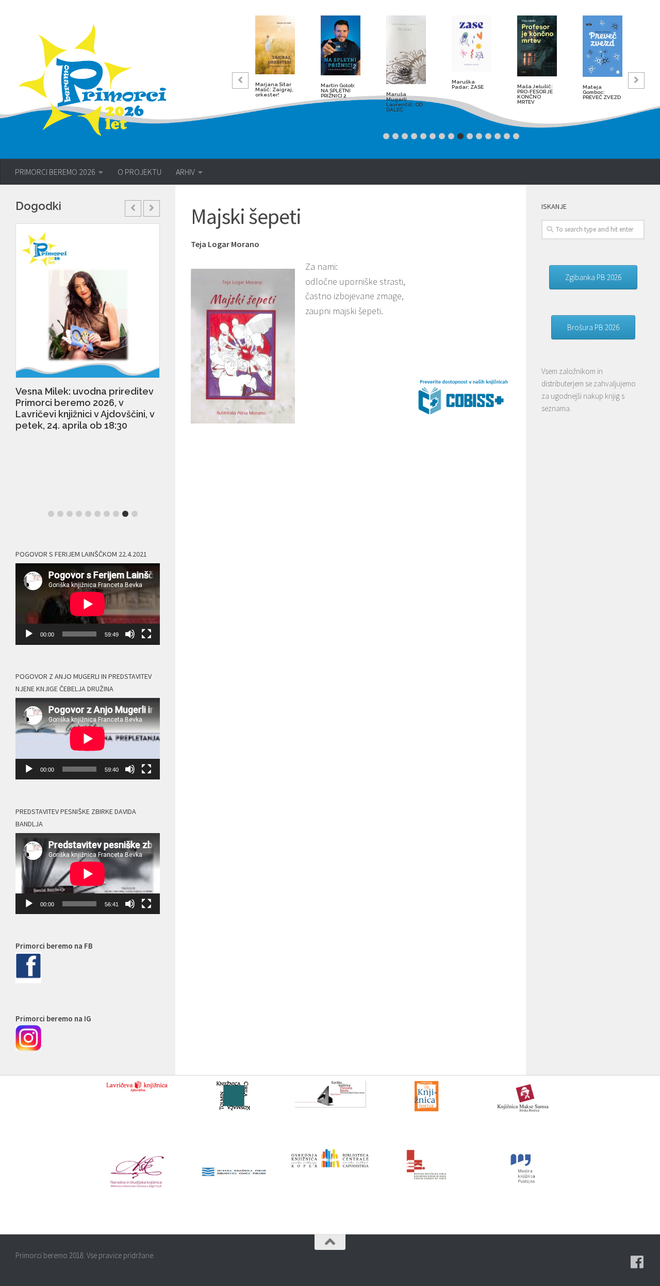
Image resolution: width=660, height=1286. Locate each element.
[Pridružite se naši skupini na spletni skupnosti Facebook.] (637, 1262)
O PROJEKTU (139, 172)
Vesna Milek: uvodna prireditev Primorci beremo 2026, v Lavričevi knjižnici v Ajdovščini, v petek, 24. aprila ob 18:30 (85, 408)
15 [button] (516, 136)
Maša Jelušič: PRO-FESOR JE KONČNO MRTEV (535, 94)
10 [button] (470, 136)
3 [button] (405, 136)
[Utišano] (130, 634)
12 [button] (488, 136)
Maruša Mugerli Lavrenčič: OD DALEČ (404, 101)
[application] (87, 604)
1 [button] (386, 136)
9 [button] (460, 136)
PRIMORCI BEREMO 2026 (55, 172)
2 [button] (395, 136)
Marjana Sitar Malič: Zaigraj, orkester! (274, 89)
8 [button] (451, 136)
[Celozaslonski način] (146, 634)
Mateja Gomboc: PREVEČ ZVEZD (602, 92)
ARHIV (185, 172)
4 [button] (414, 136)
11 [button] (479, 136)
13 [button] (497, 136)
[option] (275, 60)
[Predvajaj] (29, 634)
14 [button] (507, 136)
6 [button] (433, 136)
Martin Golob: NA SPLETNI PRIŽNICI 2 (338, 91)
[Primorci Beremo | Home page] (99, 80)
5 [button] (423, 136)
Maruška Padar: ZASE (468, 84)
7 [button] (442, 136)
